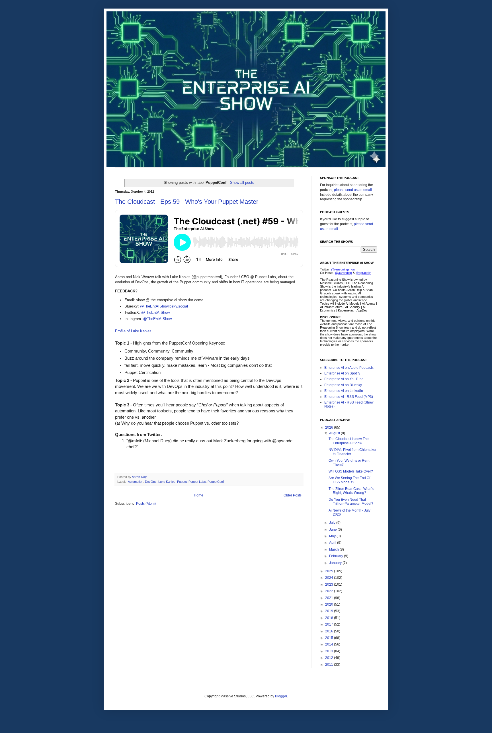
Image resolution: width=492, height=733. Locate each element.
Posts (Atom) (146, 504)
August (335, 433)
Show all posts (242, 182)
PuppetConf (216, 481)
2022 (329, 591)
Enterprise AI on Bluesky (343, 385)
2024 (329, 578)
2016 (329, 631)
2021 (329, 598)
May (333, 536)
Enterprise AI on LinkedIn (343, 391)
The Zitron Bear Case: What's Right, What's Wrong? (351, 491)
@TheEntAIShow (155, 312)
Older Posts (293, 495)
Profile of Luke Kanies (133, 331)
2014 (329, 644)
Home (198, 495)
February (336, 556)
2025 (329, 571)
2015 (329, 638)
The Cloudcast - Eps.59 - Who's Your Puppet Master (186, 201)
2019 (329, 611)
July (332, 523)
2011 (329, 665)
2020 (329, 604)
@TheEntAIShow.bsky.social (164, 306)
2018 (329, 618)
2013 (329, 651)
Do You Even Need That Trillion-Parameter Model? (351, 502)
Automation (135, 481)
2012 (329, 658)
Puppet (182, 481)
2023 (329, 585)
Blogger (281, 696)
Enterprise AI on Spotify (342, 373)
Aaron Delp (140, 477)
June (333, 530)
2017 (329, 624)
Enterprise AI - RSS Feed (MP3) (348, 397)
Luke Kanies (166, 481)
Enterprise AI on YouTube (344, 379)
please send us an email (353, 190)
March (334, 549)
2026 (329, 427)
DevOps (151, 481)
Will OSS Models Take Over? (351, 471)
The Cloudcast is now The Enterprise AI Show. (349, 441)
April (333, 543)
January (336, 563)
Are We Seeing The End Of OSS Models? (349, 480)
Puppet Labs (197, 481)
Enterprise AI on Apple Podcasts (349, 368)
